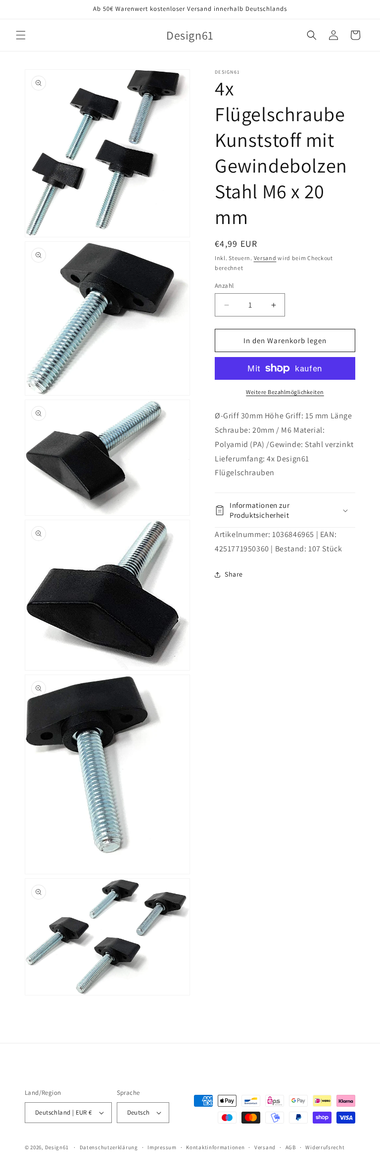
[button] (21, 35)
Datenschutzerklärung (109, 1147)
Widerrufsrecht (324, 1147)
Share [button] (234, 574)
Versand (265, 258)
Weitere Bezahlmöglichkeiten (285, 392)
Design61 (57, 1147)
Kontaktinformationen (215, 1147)
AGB (290, 1147)
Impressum (161, 1147)
